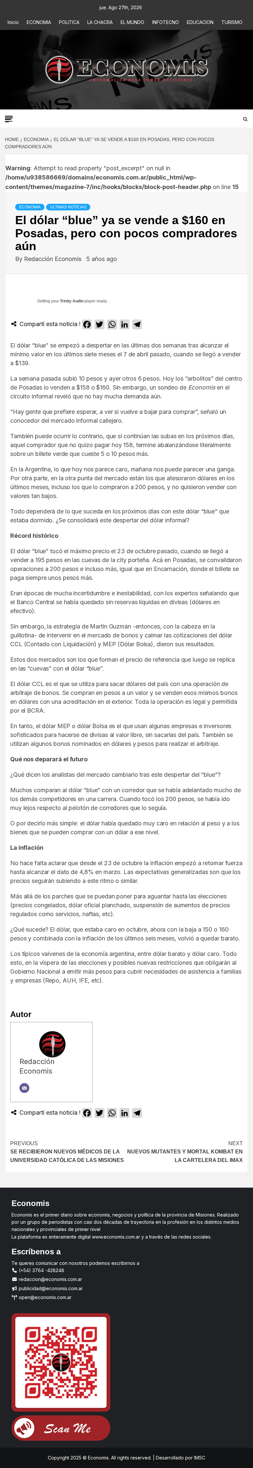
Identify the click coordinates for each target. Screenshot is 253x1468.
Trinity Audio (71, 301)
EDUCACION (200, 22)
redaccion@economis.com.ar (49, 1279)
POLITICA (69, 22)
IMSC (199, 1457)
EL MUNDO (132, 22)
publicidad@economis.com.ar (50, 1288)
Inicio (13, 22)
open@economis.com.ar (44, 1297)
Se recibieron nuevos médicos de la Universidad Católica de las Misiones (67, 1152)
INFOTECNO (165, 22)
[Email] (24, 1088)
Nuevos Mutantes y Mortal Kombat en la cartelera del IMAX (185, 1152)
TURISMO (231, 22)
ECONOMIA (39, 22)
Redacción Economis (53, 258)
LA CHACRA (100, 22)
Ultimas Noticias (68, 207)
